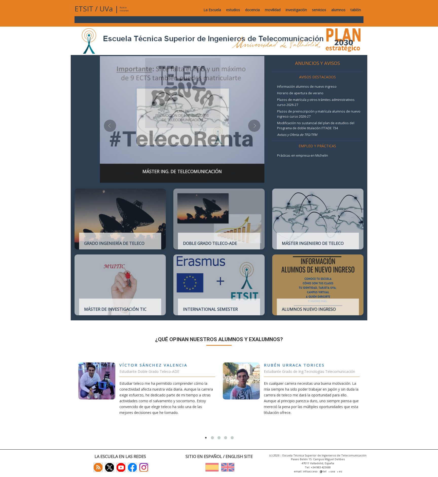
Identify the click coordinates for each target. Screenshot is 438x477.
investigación (296, 9)
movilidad (273, 9)
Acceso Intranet (124, 9)
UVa (106, 8)
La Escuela (212, 9)
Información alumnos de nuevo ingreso (307, 86)
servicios (319, 9)
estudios (233, 9)
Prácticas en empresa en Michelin (302, 155)
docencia (252, 9)
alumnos (338, 9)
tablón (356, 9)
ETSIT (84, 8)
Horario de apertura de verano (300, 93)
